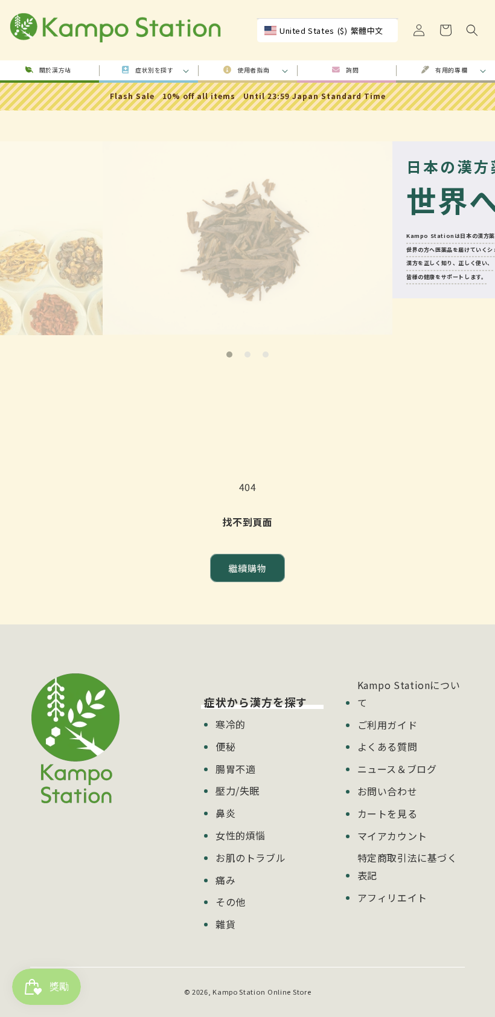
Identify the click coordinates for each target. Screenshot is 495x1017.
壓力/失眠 (238, 790)
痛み (225, 880)
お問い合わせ (387, 791)
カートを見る (387, 813)
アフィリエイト (392, 897)
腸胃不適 (235, 769)
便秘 (225, 746)
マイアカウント (392, 836)
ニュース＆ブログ (397, 769)
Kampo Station (238, 991)
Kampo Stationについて (409, 694)
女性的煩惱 (241, 835)
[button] (472, 30)
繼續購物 (247, 568)
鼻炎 (225, 813)
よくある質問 (387, 746)
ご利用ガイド (387, 724)
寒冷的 (231, 724)
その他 (231, 901)
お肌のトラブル (251, 857)
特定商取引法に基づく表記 (407, 866)
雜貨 (225, 924)
